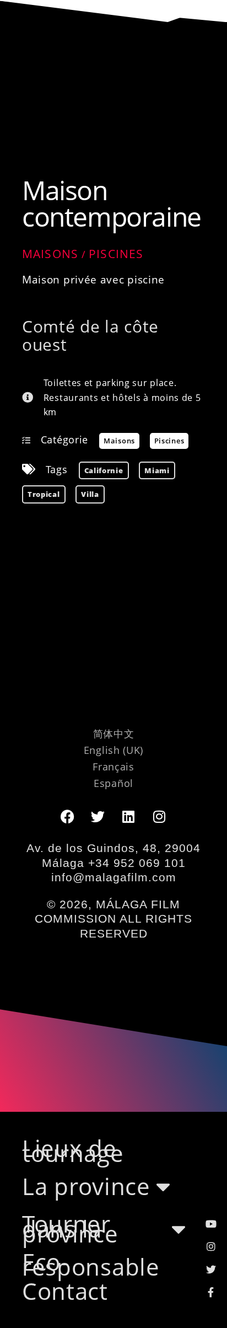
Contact (65, 1291)
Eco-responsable (91, 1264)
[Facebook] (67, 816)
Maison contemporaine (111, 203)
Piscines (116, 254)
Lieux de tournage (73, 1151)
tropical (44, 494)
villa (90, 494)
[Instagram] (160, 816)
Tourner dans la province (70, 1229)
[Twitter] (98, 816)
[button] (113, 53)
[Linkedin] (129, 816)
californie (103, 470)
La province (86, 1186)
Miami (157, 470)
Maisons (50, 254)
